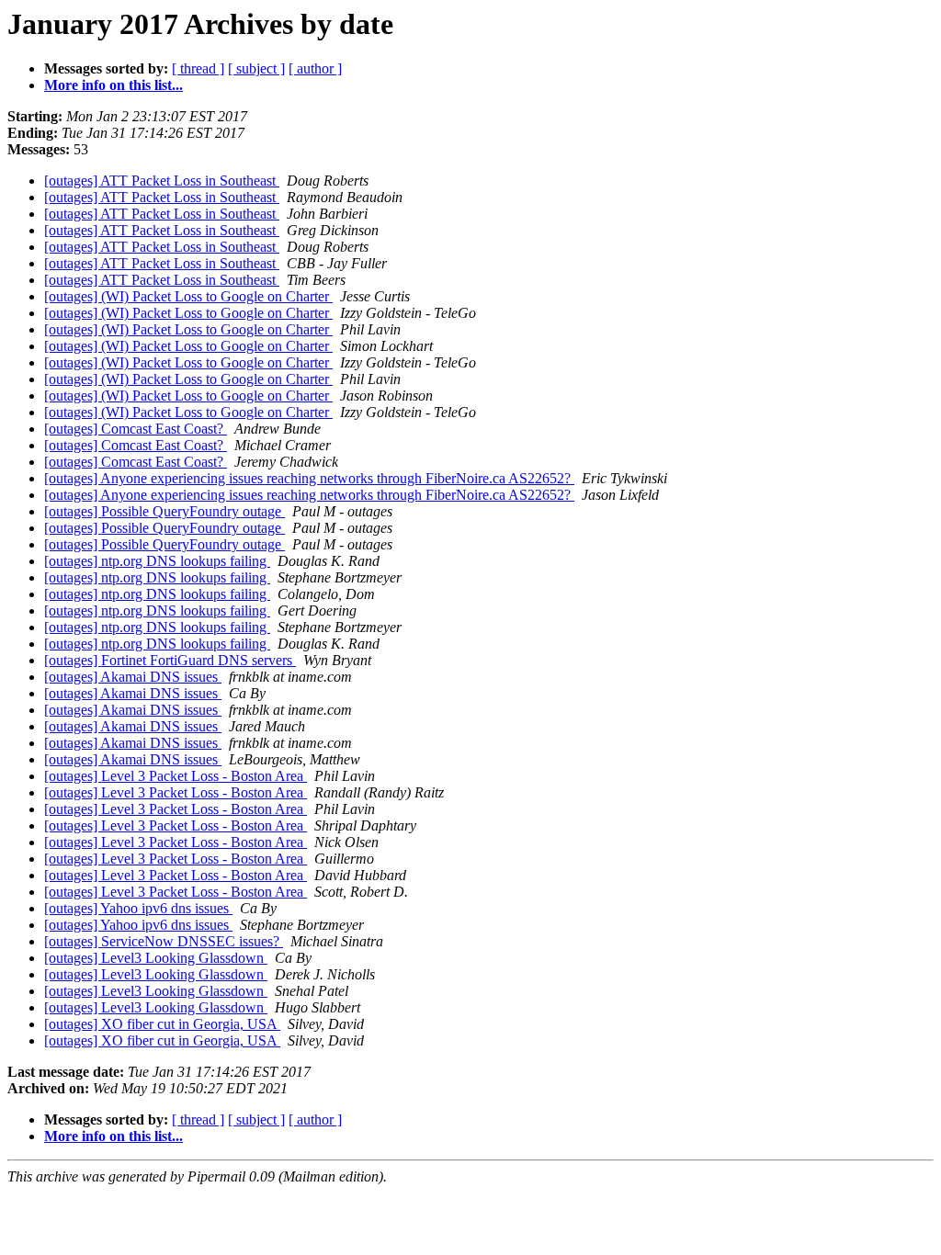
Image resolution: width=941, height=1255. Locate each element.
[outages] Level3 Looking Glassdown (155, 958)
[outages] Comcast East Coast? (135, 428)
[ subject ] (256, 68)
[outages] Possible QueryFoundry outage (164, 511)
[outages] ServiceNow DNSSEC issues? (163, 941)
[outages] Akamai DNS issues (132, 676)
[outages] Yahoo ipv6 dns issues (138, 908)
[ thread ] (198, 68)
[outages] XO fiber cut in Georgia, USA (162, 1024)
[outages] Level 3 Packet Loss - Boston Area (175, 776)
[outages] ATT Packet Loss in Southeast (161, 180)
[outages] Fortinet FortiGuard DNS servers (170, 660)
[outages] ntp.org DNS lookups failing (157, 561)
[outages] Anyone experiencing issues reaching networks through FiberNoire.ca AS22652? (309, 478)
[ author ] (315, 68)
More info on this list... (113, 85)
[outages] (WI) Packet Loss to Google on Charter (188, 296)
